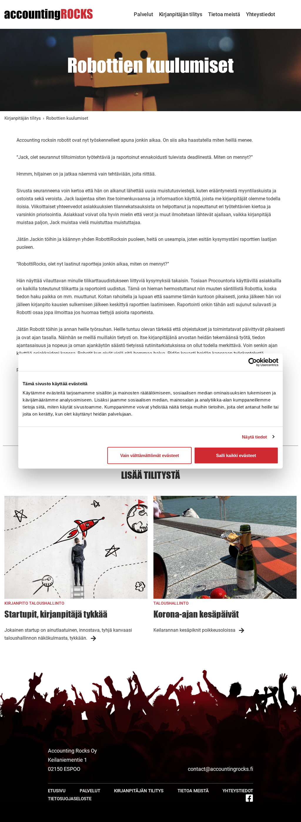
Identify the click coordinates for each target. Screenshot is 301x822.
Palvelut (143, 14)
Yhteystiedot (260, 14)
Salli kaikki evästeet (236, 455)
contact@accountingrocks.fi (220, 769)
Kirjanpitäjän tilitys (180, 14)
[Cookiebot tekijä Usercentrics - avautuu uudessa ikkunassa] (252, 362)
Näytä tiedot (254, 436)
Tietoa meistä (224, 14)
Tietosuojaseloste (69, 798)
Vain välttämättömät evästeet (149, 455)
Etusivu (57, 790)
